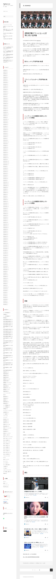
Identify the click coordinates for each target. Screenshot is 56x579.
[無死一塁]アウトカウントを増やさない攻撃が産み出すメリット (8, 30)
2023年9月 (5, 124)
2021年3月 (5, 176)
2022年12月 (5, 140)
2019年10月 (5, 206)
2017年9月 (5, 250)
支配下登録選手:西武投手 (7, 348)
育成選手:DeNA (5, 380)
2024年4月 (5, 112)
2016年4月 (5, 280)
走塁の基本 (5, 396)
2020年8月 (5, 189)
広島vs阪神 (5, 420)
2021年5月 (5, 173)
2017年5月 (5, 257)
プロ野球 (4, 466)
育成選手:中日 (5, 375)
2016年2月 (5, 283)
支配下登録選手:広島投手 (7, 324)
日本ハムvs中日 (5, 448)
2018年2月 (5, 241)
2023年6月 (5, 129)
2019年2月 (5, 220)
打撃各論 (4, 408)
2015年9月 (5, 292)
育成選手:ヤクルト (6, 379)
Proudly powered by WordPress (28, 576)
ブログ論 (4, 468)
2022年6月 (5, 150)
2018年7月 (5, 232)
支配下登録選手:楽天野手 (7, 370)
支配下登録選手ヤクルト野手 (7, 338)
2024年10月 (5, 101)
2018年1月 (5, 243)
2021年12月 (5, 161)
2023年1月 (5, 138)
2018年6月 (5, 234)
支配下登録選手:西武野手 (7, 362)
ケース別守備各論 (6, 312)
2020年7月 (5, 190)
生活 (4, 394)
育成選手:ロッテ (5, 389)
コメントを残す (42, 563)
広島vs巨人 (5, 419)
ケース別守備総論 (6, 316)
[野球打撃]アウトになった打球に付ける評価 (36, 34)
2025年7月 (5, 87)
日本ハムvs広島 (5, 450)
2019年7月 (5, 211)
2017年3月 (5, 260)
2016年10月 (5, 269)
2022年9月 (5, 145)
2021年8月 (5, 168)
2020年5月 (5, 194)
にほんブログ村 (5, 503)
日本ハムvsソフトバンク (7, 436)
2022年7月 (5, 148)
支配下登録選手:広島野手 (7, 336)
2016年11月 (5, 267)
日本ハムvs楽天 (5, 443)
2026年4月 (5, 77)
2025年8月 (5, 86)
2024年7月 (5, 107)
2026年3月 (5, 79)
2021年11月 (5, 162)
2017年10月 (5, 248)
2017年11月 (5, 246)
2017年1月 (5, 264)
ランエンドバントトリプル (7, 24)
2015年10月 (5, 290)
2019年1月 (5, 222)
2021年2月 (5, 178)
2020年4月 (5, 196)
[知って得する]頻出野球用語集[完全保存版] (31, 556)
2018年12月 (5, 224)
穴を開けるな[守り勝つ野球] (7, 38)
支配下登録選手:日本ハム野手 (8, 364)
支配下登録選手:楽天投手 (7, 355)
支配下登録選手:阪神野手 (7, 332)
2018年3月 (5, 239)
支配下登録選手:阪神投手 (7, 321)
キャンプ (4, 461)
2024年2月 (5, 115)
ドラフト (4, 415)
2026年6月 (5, 73)
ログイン (4, 481)
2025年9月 (5, 84)
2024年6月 (5, 108)
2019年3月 (5, 218)
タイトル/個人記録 (6, 464)
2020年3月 (5, 197)
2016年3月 (5, 281)
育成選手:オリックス (6, 384)
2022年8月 (5, 147)
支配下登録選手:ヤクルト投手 (8, 326)
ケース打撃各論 (5, 405)
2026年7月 (5, 72)
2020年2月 (5, 199)
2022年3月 (5, 155)
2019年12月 (5, 203)
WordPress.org (5, 486)
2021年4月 (5, 175)
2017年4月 (5, 259)
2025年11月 (5, 80)
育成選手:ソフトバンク (6, 382)
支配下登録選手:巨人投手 (7, 319)
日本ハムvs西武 (5, 440)
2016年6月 (5, 276)
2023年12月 (5, 119)
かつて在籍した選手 (6, 471)
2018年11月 (5, 225)
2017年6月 (5, 255)
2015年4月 (5, 295)
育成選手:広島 (5, 377)
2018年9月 (5, 229)
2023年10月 (5, 122)
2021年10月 (5, 164)
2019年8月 (5, 210)
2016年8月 (5, 273)
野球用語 (4, 317)
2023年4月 (5, 133)
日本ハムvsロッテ (6, 441)
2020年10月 (5, 185)
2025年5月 (5, 91)
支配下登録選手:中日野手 (7, 334)
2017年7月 (5, 253)
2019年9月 (5, 208)
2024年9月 (5, 103)
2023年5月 (5, 131)
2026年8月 (5, 70)
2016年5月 (5, 278)
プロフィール (5, 11)
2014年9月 (5, 301)
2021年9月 (5, 166)
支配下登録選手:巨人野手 (7, 331)
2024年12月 (5, 98)
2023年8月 (5, 126)
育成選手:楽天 (5, 391)
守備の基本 (5, 398)
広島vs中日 (5, 422)
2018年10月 (5, 227)
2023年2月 (5, 136)
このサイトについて (6, 469)
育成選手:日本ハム (6, 387)
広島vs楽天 (5, 431)
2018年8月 (5, 231)
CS (3, 457)
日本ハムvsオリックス (6, 438)
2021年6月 (5, 171)
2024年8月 (5, 105)
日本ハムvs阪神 (5, 447)
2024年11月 (5, 100)
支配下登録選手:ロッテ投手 (7, 352)
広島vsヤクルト (5, 424)
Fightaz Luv (6, 4)
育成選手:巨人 (5, 372)
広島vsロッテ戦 (5, 434)
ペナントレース (5, 455)
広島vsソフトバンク (6, 427)
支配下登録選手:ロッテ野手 (7, 367)
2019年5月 (5, 215)
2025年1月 (5, 96)
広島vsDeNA (5, 426)
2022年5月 (5, 152)
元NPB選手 (5, 412)
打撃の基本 (5, 403)
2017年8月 (5, 252)
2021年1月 (5, 180)
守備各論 (4, 314)
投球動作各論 (5, 401)
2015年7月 (5, 294)
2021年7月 (5, 169)
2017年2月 (5, 262)
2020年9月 (5, 187)
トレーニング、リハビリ (7, 410)
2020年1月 (5, 201)
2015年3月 (5, 297)
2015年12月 (5, 287)
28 (39, 570)
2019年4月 (5, 217)
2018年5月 (5, 236)
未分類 (4, 473)
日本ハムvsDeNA (6, 454)
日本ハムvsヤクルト (6, 452)
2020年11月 (5, 183)
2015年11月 (5, 288)
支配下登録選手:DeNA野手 (7, 340)
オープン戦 (5, 462)
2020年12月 (5, 182)
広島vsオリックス (6, 433)
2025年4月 (5, 93)
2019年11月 (5, 204)
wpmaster (39, 40)
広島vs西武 (5, 429)
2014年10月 (5, 299)
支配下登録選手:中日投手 (7, 323)
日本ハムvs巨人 (5, 445)
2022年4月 (5, 154)
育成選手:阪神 (5, 373)
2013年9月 (5, 304)
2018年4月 (5, 238)
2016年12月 (5, 266)
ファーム (4, 417)
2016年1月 (5, 285)
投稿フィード (5, 483)
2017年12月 (5, 245)
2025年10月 (5, 82)
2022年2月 (5, 157)
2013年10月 (5, 302)
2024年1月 (5, 117)
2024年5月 (5, 110)
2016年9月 (5, 271)
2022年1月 (5, 159)
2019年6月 (5, 213)
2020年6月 (5, 192)
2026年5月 (5, 75)
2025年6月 (5, 89)
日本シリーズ (5, 459)
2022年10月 (5, 143)
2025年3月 (5, 94)
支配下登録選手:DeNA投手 (7, 329)
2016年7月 (5, 274)
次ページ (51, 570)
